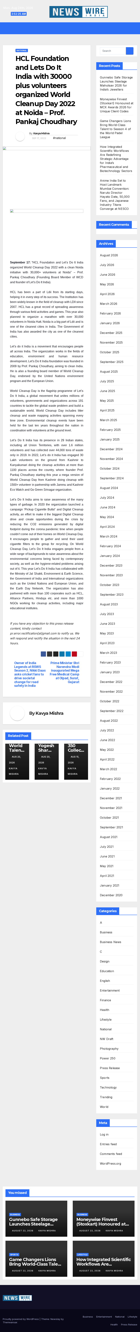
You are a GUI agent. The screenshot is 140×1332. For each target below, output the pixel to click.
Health (104, 1010)
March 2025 (108, 420)
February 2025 (110, 430)
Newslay (55, 1319)
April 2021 (107, 876)
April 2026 (107, 294)
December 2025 (111, 333)
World (104, 1107)
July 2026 (107, 265)
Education (107, 971)
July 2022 (107, 730)
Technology (108, 1087)
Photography (109, 1048)
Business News (110, 942)
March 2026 (108, 304)
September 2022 (111, 711)
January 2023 (110, 672)
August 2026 (109, 255)
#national (59, 138)
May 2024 (107, 517)
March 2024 (108, 536)
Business (106, 932)
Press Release (110, 1068)
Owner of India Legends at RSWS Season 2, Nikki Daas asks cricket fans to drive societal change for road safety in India (30, 674)
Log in (104, 1134)
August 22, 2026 (23, 1230)
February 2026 (110, 313)
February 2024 (110, 546)
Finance (105, 1000)
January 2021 (109, 885)
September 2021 (111, 827)
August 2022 (109, 720)
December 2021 (111, 798)
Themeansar (10, 1322)
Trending (106, 1097)
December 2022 (111, 682)
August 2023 (109, 604)
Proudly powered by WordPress (21, 1319)
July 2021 (107, 846)
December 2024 (111, 449)
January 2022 (110, 788)
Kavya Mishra (41, 133)
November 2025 (111, 342)
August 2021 (108, 837)
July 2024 (107, 497)
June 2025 (107, 391)
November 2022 (111, 691)
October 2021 (109, 817)
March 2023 (108, 653)
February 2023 (110, 662)
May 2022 (107, 750)
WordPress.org (110, 1163)
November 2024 (111, 459)
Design (104, 961)
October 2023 (109, 585)
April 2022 (107, 759)
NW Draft (106, 1039)
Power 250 (107, 1058)
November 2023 (111, 575)
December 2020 (111, 895)
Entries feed (108, 1144)
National (22, 50)
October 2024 (110, 468)
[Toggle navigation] (72, 28)
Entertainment (110, 990)
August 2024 (109, 488)
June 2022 (107, 740)
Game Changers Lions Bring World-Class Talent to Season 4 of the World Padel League (115, 129)
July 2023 (107, 614)
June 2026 (107, 274)
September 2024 (112, 478)
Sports (104, 1078)
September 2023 (111, 594)
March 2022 (108, 769)
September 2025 (111, 362)
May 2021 (107, 866)
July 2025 (107, 381)
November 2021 (111, 808)
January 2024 (110, 556)
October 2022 (109, 701)
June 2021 (107, 856)
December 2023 (111, 565)
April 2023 (107, 643)
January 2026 (110, 323)
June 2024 (107, 507)
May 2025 (107, 400)
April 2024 (107, 527)
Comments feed (111, 1154)
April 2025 (107, 410)
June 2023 (107, 623)
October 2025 (109, 352)
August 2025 (109, 371)
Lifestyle (106, 1019)
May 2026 (107, 284)
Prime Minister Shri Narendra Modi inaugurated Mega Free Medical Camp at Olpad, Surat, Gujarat (64, 672)
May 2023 (107, 633)
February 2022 (110, 779)
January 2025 (110, 439)
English (105, 981)
